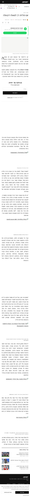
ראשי (27, 12)
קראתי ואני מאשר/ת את (14, 97)
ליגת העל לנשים (21, 483)
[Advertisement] (15, 119)
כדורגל (24, 12)
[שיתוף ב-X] (3, 22)
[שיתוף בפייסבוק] (5, 22)
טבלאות (8, 483)
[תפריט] (3, 1)
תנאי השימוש (9, 97)
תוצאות (14, 483)
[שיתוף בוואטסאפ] (8, 22)
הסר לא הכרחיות (8, 492)
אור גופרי (24, 19)
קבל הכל (22, 492)
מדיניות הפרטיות (26, 495)
